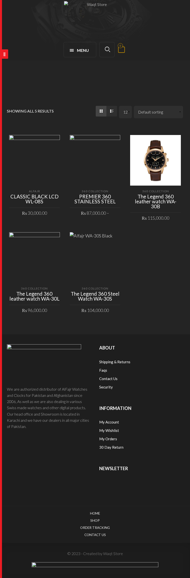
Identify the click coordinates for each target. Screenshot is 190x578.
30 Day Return (111, 447)
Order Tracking (95, 528)
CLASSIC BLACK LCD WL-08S (34, 198)
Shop (95, 520)
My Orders (108, 439)
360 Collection (95, 191)
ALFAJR (34, 191)
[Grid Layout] (101, 111)
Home (95, 513)
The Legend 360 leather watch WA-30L (34, 296)
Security (106, 387)
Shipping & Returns (114, 362)
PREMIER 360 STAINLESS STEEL (95, 198)
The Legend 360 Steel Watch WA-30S (95, 296)
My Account (109, 422)
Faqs (103, 370)
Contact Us (108, 378)
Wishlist (112, 430)
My (102, 430)
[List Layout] (111, 111)
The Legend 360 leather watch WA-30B (155, 201)
